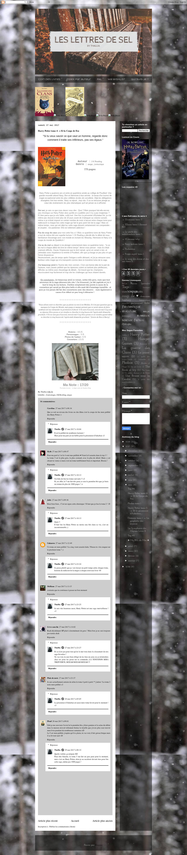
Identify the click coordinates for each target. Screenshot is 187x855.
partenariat (136, 303)
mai (130, 485)
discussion (145, 296)
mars (131, 551)
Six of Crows (136, 367)
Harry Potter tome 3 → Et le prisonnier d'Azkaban (138, 511)
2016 (128, 567)
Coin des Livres (49, 79)
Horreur (134, 284)
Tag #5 (131, 535)
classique (146, 287)
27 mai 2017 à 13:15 (63, 586)
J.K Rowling (61, 394)
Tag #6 (131, 489)
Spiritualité (145, 284)
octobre (132, 460)
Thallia (57, 429)
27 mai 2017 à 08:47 (60, 451)
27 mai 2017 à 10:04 (73, 429)
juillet (131, 475)
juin (130, 480)
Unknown (51, 543)
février (131, 556)
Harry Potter (140, 334)
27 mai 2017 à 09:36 (60, 500)
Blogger (99, 845)
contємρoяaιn (132, 291)
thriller (147, 303)
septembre (133, 465)
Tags (125, 287)
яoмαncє (143, 315)
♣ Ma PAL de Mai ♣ (138, 540)
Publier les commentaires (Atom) (62, 826)
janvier (132, 561)
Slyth (49, 451)
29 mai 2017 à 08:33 (73, 750)
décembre (133, 451)
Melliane (50, 586)
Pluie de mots (52, 677)
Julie (49, 499)
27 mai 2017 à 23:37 (67, 678)
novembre (133, 456)
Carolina (51, 408)
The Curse (146, 370)
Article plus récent (48, 820)
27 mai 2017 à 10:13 (73, 475)
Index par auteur (78, 79)
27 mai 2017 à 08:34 (64, 408)
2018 (128, 442)
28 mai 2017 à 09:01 (60, 721)
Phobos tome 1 (134, 503)
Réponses (54, 424)
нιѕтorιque (126, 316)
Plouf (49, 721)
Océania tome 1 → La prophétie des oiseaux (138, 521)
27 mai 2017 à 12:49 (64, 543)
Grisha (124, 335)
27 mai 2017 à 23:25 (73, 604)
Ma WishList (116, 79)
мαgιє (69, 394)
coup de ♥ (130, 296)
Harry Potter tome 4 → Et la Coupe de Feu (138, 496)
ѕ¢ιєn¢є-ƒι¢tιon (133, 320)
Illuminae (143, 344)
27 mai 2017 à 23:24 (73, 564)
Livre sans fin (52, 626)
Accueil (75, 820)
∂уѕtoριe (126, 324)
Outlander (142, 359)
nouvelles (125, 303)
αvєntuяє (129, 311)
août (130, 470)
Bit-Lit (124, 284)
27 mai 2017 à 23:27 (73, 647)
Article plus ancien (102, 820)
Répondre (51, 418)
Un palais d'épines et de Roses (137, 373)
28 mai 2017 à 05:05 (73, 699)
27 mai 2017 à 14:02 (67, 627)
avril (131, 546)
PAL (99, 79)
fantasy (126, 300)
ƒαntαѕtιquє (51, 394)
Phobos (127, 363)
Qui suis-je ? (139, 79)
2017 (128, 446)
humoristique (144, 300)
